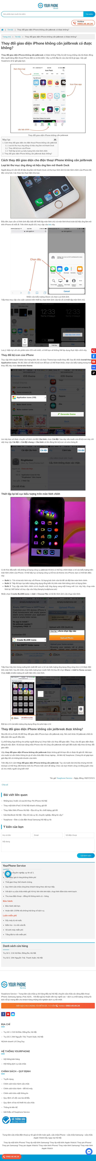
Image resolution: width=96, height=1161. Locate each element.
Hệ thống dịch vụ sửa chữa (15, 1064)
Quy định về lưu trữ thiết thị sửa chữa (19, 1102)
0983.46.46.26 (85, 24)
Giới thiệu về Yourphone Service (17, 1112)
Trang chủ (6, 37)
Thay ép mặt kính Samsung (37, 1142)
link (50, 224)
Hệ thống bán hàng (12, 1059)
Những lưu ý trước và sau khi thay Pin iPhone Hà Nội (25, 801)
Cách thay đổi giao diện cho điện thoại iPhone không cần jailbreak (30, 143)
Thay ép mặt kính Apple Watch (63, 1142)
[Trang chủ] (2, 29)
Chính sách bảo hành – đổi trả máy (18, 1088)
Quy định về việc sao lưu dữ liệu (17, 1098)
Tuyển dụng (8, 1079)
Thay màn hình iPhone (48, 1145)
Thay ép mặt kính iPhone (14, 1142)
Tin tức (18, 37)
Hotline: (69, 1005)
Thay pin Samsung (10, 1145)
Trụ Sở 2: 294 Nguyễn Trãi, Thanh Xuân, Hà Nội (23, 1037)
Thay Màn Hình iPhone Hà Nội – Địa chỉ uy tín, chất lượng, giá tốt (31, 810)
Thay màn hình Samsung (69, 1145)
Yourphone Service (48, 6)
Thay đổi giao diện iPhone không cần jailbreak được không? (28, 153)
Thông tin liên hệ (10, 1107)
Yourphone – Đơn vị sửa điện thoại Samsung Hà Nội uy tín (28, 819)
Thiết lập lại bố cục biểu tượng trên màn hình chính (27, 151)
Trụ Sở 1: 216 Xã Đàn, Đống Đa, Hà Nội (20, 1032)
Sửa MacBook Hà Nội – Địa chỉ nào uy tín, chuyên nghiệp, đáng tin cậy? (33, 815)
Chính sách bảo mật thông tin (16, 1093)
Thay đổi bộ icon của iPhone (19, 148)
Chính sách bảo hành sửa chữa (16, 1084)
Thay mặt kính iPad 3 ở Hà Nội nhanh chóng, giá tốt (25, 805)
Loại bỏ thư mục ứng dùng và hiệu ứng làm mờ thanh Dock (31, 145)
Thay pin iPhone (84, 1142)
